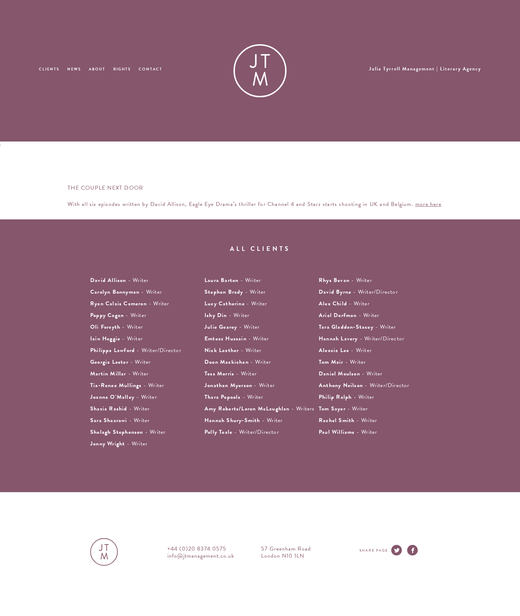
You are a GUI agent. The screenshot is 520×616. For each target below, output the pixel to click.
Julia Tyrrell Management (425, 69)
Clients (49, 69)
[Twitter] (396, 550)
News (74, 69)
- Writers (259, 408)
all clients (260, 248)
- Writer (232, 280)
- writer (119, 280)
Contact (150, 69)
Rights (122, 69)
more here (428, 204)
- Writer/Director (358, 292)
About (97, 69)
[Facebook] (412, 550)
